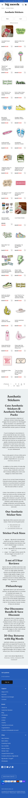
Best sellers (4, 741)
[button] (26, 4)
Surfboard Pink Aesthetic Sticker (5, 143)
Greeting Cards (6, 743)
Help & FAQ (4, 692)
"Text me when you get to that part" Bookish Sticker (19, 372)
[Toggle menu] (2, 4)
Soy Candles (5, 746)
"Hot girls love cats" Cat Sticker (6, 193)
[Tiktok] (10, 767)
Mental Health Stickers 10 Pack (5, 218)
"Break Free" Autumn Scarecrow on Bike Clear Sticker (6, 68)
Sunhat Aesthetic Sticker (19, 321)
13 (15, 384)
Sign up (7, 682)
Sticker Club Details (21, 792)
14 (18, 384)
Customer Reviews (6, 710)
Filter (7, 19)
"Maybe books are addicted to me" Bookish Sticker (19, 169)
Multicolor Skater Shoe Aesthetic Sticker (5, 296)
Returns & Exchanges (7, 697)
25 (14, 386)
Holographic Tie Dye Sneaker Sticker (19, 246)
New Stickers (5, 738)
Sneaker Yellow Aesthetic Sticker (19, 118)
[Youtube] (7, 767)
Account (3, 694)
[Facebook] (2, 767)
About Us (4, 707)
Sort (20, 19)
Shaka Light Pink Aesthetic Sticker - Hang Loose (19, 347)
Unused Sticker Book (7, 753)
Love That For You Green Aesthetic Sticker (6, 94)
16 (24, 384)
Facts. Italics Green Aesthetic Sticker (20, 93)
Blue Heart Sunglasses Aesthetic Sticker (5, 119)
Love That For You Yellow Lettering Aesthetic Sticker (19, 296)
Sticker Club (5, 751)
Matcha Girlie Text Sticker (19, 41)
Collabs (3, 718)
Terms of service (5, 792)
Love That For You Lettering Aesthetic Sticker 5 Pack (6, 271)
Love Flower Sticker (20, 218)
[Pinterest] (12, 767)
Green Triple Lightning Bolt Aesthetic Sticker (19, 271)
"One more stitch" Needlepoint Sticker (19, 194)
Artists (3, 720)
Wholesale (4, 715)
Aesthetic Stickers (10, 8)
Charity (3, 723)
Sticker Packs (5, 748)
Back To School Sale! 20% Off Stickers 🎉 (14, 1)
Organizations (5, 728)
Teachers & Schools (7, 725)
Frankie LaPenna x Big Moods (9, 756)
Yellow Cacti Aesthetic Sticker (5, 321)
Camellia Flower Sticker (5, 41)
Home (2, 8)
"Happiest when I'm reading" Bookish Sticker (6, 169)
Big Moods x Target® (7, 758)
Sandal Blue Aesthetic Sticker (19, 143)
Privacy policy (13, 792)
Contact (3, 699)
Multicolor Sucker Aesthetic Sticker (19, 66)
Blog (2, 713)
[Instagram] (5, 767)
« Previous (6, 384)
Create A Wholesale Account (10, 730)
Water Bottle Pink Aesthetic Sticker (5, 346)
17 (8, 386)
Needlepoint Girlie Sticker (6, 371)
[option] (14, 1)
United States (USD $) (8, 776)
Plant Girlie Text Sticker (5, 245)
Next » (18, 386)
